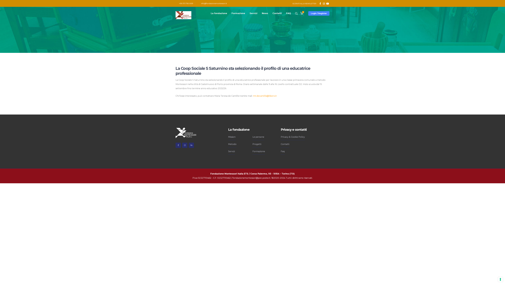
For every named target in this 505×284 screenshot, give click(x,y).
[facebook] (178, 145)
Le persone (258, 137)
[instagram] (184, 145)
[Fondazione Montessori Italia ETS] (183, 15)
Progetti (256, 144)
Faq (283, 151)
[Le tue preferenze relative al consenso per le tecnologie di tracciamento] (500, 279)
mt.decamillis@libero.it (265, 96)
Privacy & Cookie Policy (293, 137)
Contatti (285, 144)
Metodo (232, 144)
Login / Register (319, 13)
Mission (232, 137)
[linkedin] (191, 145)
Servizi (231, 151)
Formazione (258, 151)
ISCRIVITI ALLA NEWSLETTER (304, 3)
